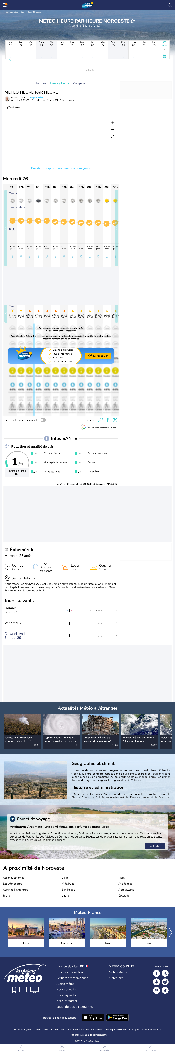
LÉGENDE (15, 107)
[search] (169, 5)
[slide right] (116, 228)
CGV (45, 1029)
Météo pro (116, 978)
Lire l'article (155, 846)
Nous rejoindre (66, 995)
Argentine (14, 12)
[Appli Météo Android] (117, 1018)
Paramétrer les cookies (149, 1029)
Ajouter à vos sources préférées (101, 427)
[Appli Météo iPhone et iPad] (93, 1018)
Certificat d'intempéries (72, 978)
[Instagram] (165, 981)
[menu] (5, 5)
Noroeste (37, 12)
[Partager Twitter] (115, 420)
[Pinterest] (156, 990)
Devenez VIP (100, 355)
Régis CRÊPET (37, 97)
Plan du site (57, 1029)
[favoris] (133, 21)
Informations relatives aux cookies (85, 1029)
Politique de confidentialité (120, 1029)
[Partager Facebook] (108, 420)
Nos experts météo (69, 972)
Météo (5, 12)
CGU (37, 1029)
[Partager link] (100, 420)
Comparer (79, 83)
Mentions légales (23, 1029)
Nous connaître (66, 989)
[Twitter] (165, 973)
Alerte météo (65, 984)
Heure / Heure (59, 83)
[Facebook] (156, 973)
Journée (41, 83)
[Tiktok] (165, 990)
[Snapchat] (156, 981)
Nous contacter (66, 1001)
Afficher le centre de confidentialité (89, 1035)
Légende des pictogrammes (75, 1007)
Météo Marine (118, 972)
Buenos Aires (26, 12)
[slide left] (5, 228)
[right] (169, 728)
